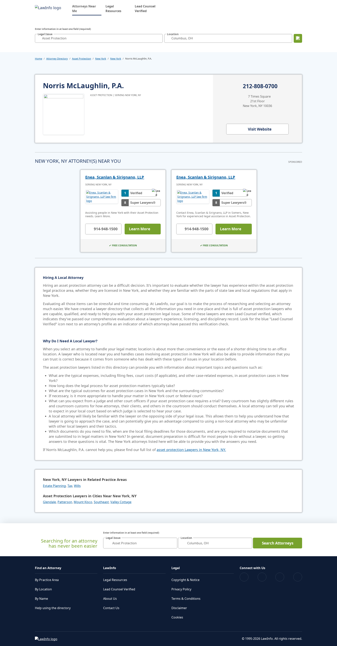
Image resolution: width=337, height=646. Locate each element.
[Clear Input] (158, 38)
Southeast (101, 502)
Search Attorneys (277, 543)
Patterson (65, 502)
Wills (77, 486)
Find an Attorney (48, 568)
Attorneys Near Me (86, 8)
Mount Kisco (83, 502)
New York (100, 58)
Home (38, 58)
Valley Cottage (120, 502)
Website (259, 129)
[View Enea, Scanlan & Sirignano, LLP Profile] (101, 198)
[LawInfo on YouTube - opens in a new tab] (279, 577)
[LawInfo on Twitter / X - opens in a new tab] (262, 577)
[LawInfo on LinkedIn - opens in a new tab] (297, 577)
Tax (69, 486)
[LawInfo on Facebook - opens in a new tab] (244, 577)
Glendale (49, 502)
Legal (175, 568)
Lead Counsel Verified (145, 8)
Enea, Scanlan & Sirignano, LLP (114, 177)
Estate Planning (54, 486)
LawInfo (109, 568)
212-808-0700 (260, 86)
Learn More (139, 228)
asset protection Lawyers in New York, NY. (191, 449)
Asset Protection (81, 58)
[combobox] (99, 38)
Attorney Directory (57, 58)
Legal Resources (113, 8)
